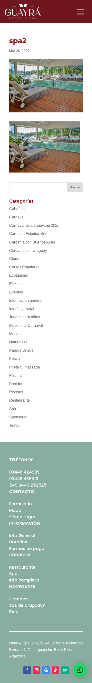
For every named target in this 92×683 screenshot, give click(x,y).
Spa (12, 409)
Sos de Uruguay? (27, 605)
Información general (25, 300)
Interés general (21, 309)
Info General (22, 535)
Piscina (15, 375)
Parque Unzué (21, 350)
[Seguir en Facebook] (27, 670)
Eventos (16, 292)
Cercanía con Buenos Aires (32, 242)
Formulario (20, 504)
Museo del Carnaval (26, 326)
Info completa (24, 580)
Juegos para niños (24, 317)
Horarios (18, 542)
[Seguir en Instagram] (36, 670)
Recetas (16, 392)
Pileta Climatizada (24, 367)
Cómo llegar (22, 517)
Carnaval (17, 217)
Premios (16, 384)
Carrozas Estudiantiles (28, 234)
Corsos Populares (24, 267)
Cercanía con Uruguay (28, 250)
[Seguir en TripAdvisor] (65, 670)
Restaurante (19, 400)
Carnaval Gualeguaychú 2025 (34, 225)
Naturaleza (18, 342)
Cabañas (17, 209)
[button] (80, 670)
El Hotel (16, 284)
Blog (13, 612)
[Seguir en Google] (46, 670)
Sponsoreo (18, 417)
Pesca (14, 359)
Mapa (15, 510)
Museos (15, 334)
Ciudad (15, 259)
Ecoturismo (18, 275)
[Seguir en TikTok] (55, 670)
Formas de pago (26, 548)
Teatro (14, 425)
